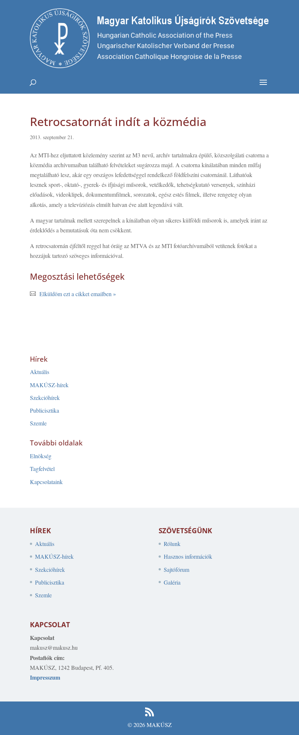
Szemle (38, 423)
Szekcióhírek (45, 397)
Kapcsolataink (46, 482)
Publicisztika (44, 410)
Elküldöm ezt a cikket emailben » (77, 294)
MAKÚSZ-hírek (49, 385)
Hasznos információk (188, 556)
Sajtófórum (176, 569)
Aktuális (39, 372)
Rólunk (172, 543)
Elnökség (40, 456)
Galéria (172, 582)
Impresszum (45, 677)
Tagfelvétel (42, 468)
